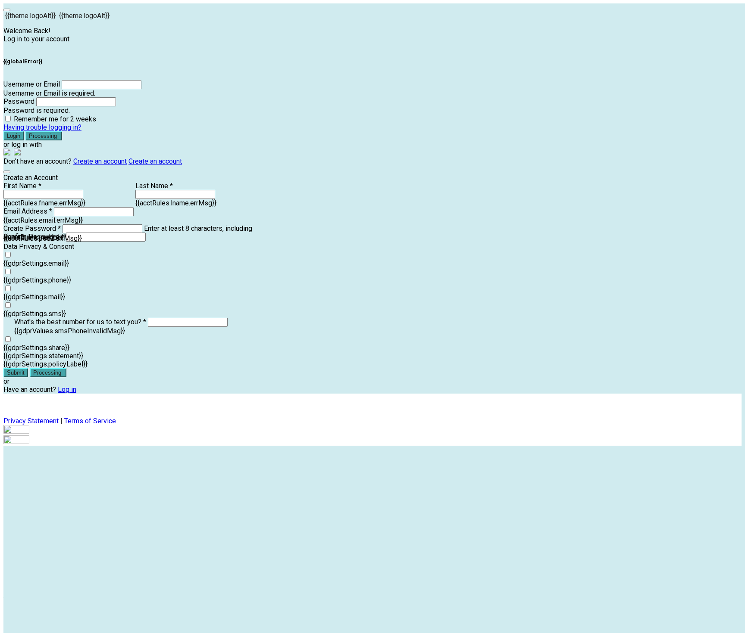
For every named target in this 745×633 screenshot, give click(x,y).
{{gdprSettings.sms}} (34, 314)
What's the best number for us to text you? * (80, 322)
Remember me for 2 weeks (55, 119)
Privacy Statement (31, 421)
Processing (44, 136)
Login (13, 136)
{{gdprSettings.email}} (36, 263)
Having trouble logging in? (42, 127)
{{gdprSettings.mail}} (34, 297)
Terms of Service (90, 421)
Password (18, 101)
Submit (16, 372)
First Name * (22, 186)
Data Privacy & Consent (38, 246)
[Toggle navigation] (6, 10)
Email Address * (27, 211)
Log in (67, 389)
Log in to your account (36, 39)
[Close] (6, 172)
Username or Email (31, 84)
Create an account (100, 161)
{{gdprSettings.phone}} (37, 280)
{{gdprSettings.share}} (36, 348)
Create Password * (32, 228)
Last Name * (154, 186)
